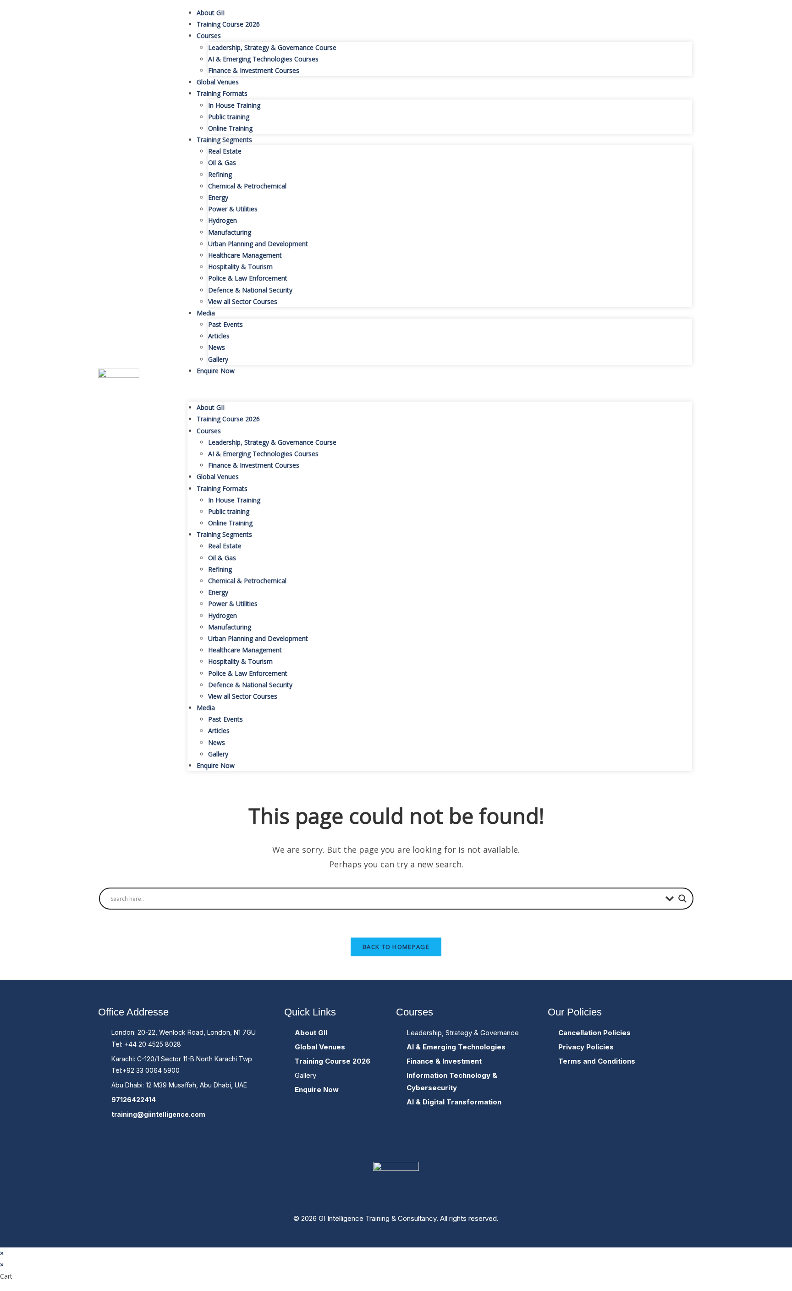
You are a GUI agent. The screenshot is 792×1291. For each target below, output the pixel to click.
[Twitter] (396, 1142)
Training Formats (222, 93)
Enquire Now (216, 370)
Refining (220, 174)
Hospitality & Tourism (240, 266)
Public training (228, 116)
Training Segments (224, 139)
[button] (439, 389)
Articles (219, 335)
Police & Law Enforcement (247, 278)
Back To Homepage (396, 947)
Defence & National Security (250, 290)
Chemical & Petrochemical (247, 186)
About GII (211, 12)
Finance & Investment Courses (253, 70)
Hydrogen (222, 220)
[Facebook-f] (368, 1142)
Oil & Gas (222, 162)
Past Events (225, 324)
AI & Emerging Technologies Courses (263, 59)
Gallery (218, 359)
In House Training (234, 105)
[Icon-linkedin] (423, 1142)
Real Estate (225, 151)
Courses (209, 35)
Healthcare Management (245, 255)
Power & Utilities (233, 208)
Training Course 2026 (228, 24)
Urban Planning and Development (258, 243)
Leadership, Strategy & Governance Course (272, 47)
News (216, 347)
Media (206, 313)
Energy (218, 197)
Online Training (230, 128)
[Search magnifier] (682, 898)
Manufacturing (229, 232)
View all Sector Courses (242, 301)
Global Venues (218, 81)
